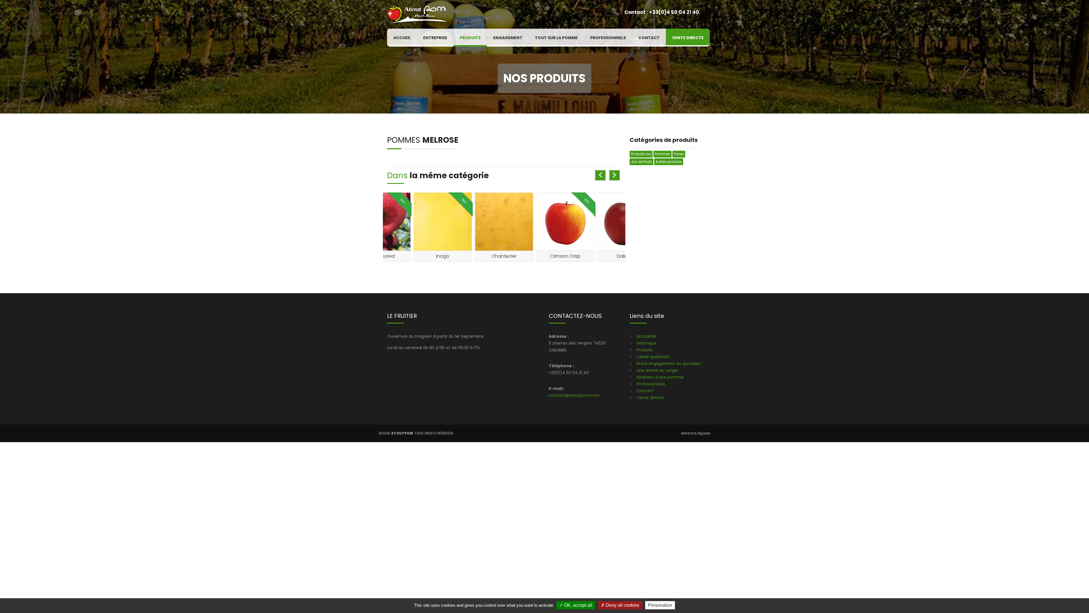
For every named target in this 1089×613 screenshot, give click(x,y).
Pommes (404, 140)
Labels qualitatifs (653, 357)
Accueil (402, 38)
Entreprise (435, 38)
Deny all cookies (622, 605)
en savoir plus (444, 244)
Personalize (660, 605)
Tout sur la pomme (556, 38)
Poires (679, 154)
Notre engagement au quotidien (669, 363)
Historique (646, 343)
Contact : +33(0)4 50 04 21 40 (661, 12)
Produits (470, 38)
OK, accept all (577, 605)
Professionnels (608, 38)
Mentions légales (695, 433)
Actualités (647, 336)
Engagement (507, 38)
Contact (649, 38)
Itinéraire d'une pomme (660, 377)
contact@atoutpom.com (574, 395)
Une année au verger (657, 370)
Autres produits (669, 161)
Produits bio (641, 154)
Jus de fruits (641, 161)
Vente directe (688, 38)
